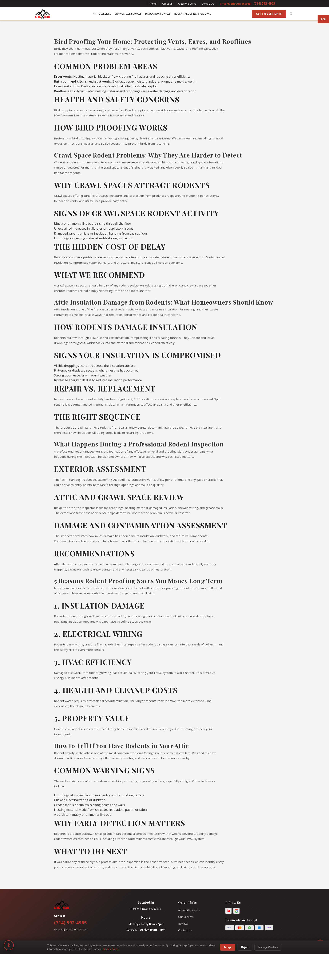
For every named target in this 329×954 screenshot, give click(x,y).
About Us (167, 3)
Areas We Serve (187, 3)
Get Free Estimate (269, 13)
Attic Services (102, 13)
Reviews (183, 923)
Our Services (186, 917)
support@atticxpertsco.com (71, 929)
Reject (244, 947)
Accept (228, 947)
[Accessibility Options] (9, 945)
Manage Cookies (268, 947)
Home (153, 3)
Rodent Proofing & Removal (192, 13)
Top (323, 19)
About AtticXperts (189, 910)
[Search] (291, 14)
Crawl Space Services (128, 13)
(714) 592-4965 (264, 3)
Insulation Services (158, 13)
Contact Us (208, 3)
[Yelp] (228, 911)
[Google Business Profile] (236, 911)
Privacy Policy (111, 949)
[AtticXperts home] (42, 14)
